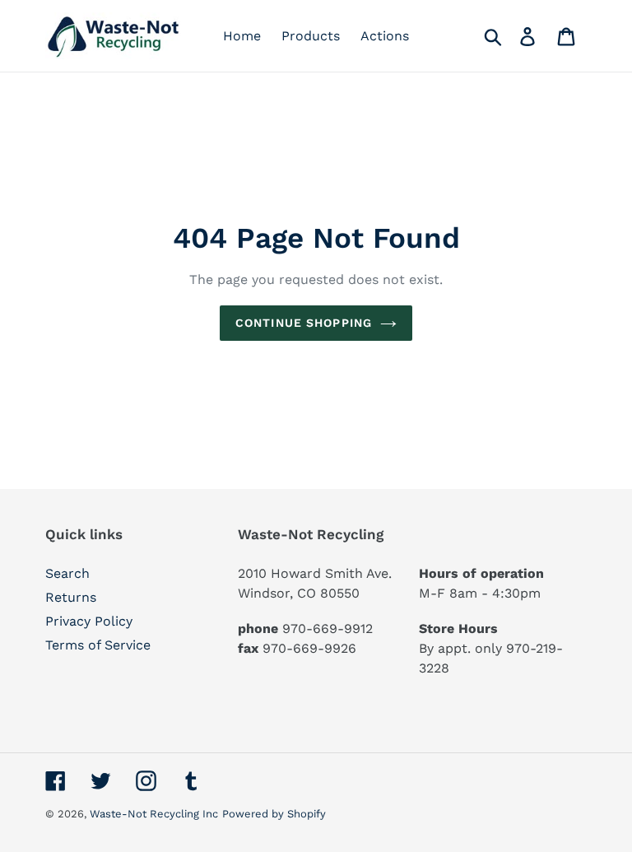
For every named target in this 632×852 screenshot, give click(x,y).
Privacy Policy (88, 621)
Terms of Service (98, 645)
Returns (70, 597)
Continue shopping (303, 322)
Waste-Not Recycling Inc (154, 814)
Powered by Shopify (274, 814)
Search (67, 573)
